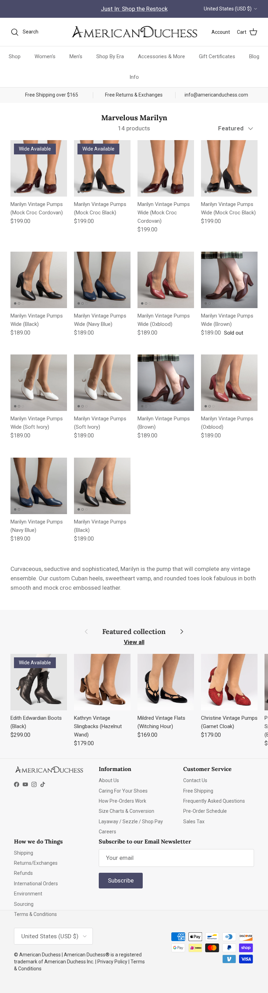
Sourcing (24, 904)
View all (134, 642)
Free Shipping (198, 791)
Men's (75, 56)
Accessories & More (161, 56)
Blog (254, 56)
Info (134, 77)
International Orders (36, 883)
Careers (107, 831)
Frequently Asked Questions (214, 801)
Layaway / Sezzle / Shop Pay (131, 821)
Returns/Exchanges (36, 863)
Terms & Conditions (35, 914)
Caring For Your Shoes (123, 791)
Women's (45, 56)
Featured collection (134, 631)
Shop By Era (110, 56)
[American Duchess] (134, 32)
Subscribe (121, 880)
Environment (28, 893)
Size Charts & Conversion (126, 811)
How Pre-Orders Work (122, 801)
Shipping (23, 853)
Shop (15, 56)
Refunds (23, 873)
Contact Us (195, 780)
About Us (109, 780)
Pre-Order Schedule (205, 811)
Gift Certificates (217, 56)
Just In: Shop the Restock (134, 8)
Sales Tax (193, 821)
